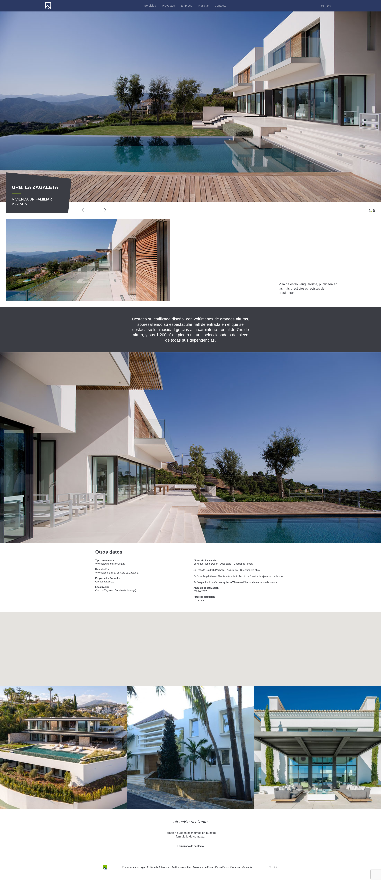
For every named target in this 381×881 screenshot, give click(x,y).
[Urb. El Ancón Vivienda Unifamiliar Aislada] (190, 747)
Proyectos (168, 5)
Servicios (150, 5)
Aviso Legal (139, 867)
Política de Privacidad (158, 867)
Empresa (186, 5)
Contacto (220, 5)
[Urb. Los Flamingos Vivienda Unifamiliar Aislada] (317, 747)
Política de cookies (182, 867)
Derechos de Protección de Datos (211, 867)
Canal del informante (241, 867)
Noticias (203, 5)
